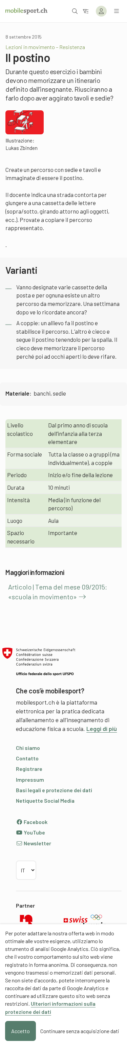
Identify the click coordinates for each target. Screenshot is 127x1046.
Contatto (27, 758)
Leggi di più (101, 728)
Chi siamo (28, 747)
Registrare (29, 768)
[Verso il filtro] (85, 11)
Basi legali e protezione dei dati (54, 790)
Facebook (35, 822)
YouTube (34, 832)
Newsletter (37, 843)
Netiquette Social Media (45, 800)
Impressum (30, 779)
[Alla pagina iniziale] (26, 11)
